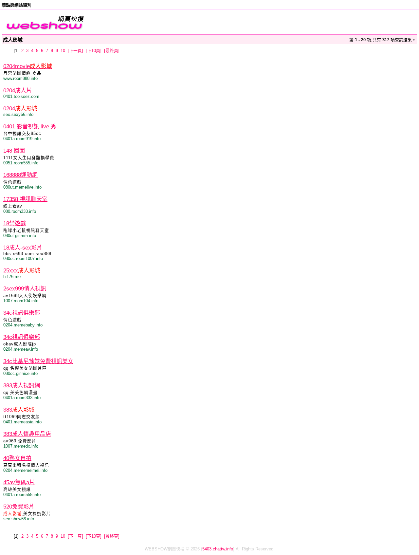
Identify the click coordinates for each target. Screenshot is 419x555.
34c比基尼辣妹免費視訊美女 (38, 361)
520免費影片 (18, 507)
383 (18, 410)
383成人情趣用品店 (27, 434)
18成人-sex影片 (22, 248)
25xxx (21, 271)
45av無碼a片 (19, 482)
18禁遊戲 (14, 223)
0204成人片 (17, 90)
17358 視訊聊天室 (25, 199)
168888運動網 (20, 175)
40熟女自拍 (17, 458)
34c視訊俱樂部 (21, 313)
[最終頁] (111, 50)
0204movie (27, 66)
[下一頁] (75, 50)
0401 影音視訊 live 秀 (29, 126)
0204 (20, 108)
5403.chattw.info (217, 548)
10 (63, 50)
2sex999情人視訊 (24, 289)
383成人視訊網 (21, 385)
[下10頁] (93, 50)
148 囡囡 (14, 151)
